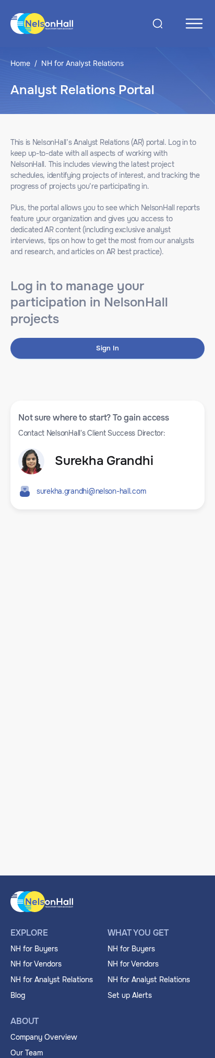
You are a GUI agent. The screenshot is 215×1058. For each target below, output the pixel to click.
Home (20, 63)
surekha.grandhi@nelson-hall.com (91, 491)
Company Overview (43, 1037)
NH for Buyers (34, 948)
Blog (17, 995)
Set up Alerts (130, 995)
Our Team (26, 1052)
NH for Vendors (36, 964)
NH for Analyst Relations (51, 979)
